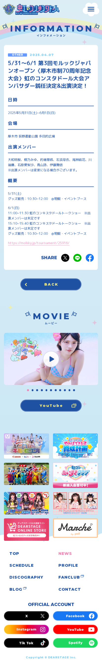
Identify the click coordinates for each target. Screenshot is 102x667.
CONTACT (69, 589)
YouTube (51, 405)
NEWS (65, 553)
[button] (28, 390)
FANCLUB (69, 577)
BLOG (15, 589)
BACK (51, 284)
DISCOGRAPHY (26, 577)
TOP (14, 553)
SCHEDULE (21, 565)
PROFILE (68, 565)
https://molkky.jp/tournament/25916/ (39, 243)
